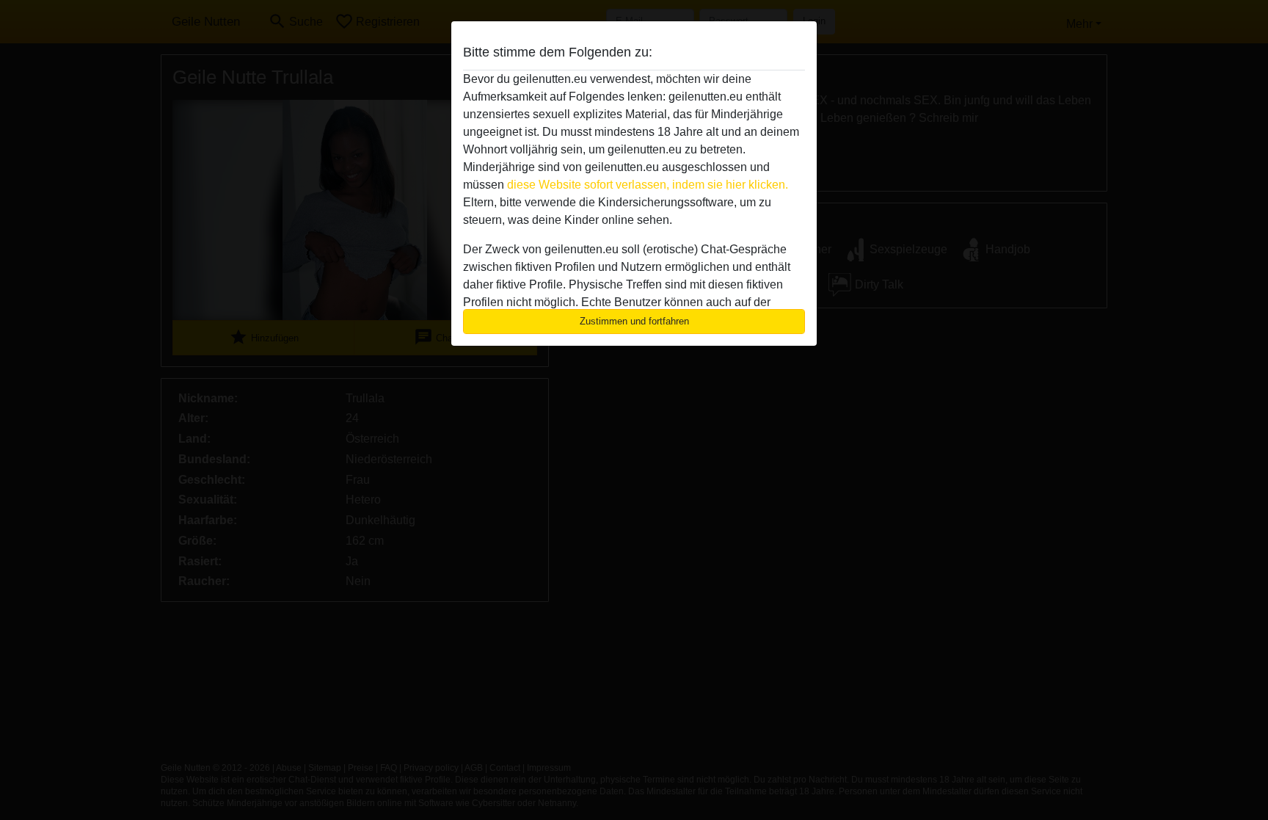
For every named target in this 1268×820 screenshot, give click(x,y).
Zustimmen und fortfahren (634, 321)
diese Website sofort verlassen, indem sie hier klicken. (647, 184)
